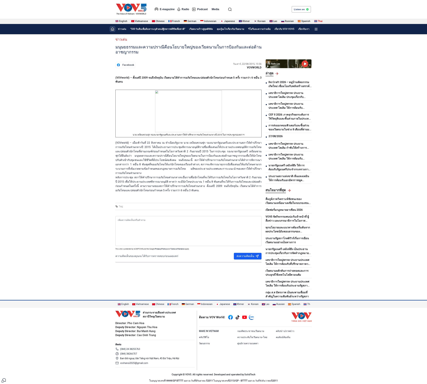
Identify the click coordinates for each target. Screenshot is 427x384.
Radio (185, 9)
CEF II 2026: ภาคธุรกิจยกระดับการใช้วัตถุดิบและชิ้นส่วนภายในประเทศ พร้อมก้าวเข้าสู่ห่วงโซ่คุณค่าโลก (289, 117)
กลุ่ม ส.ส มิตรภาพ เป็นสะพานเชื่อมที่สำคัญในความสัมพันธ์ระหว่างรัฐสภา (287, 294)
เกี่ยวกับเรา (303, 29)
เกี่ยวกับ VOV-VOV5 (284, 29)
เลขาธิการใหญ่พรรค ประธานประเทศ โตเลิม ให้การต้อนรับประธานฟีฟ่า (286, 157)
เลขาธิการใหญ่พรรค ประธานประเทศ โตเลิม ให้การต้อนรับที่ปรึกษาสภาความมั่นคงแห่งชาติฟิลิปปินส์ (289, 262)
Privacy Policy (161, 249)
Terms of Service (177, 249)
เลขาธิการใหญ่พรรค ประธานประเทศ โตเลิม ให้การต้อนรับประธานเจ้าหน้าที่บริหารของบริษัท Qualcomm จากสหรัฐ (289, 106)
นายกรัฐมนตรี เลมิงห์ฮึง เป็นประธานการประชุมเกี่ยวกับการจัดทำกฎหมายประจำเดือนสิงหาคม (287, 251)
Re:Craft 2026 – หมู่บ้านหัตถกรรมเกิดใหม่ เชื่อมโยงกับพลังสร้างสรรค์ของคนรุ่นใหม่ (289, 84)
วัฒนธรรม (204, 343)
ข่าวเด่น (122, 29)
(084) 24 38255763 (130, 349)
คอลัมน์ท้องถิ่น (283, 337)
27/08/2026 (276, 136)
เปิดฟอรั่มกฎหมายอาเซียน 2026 (284, 209)
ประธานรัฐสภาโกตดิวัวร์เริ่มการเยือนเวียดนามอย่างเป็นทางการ (287, 240)
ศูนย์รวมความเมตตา (247, 343)
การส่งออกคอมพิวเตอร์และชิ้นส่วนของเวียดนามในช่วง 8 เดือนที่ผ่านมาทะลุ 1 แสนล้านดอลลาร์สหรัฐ (290, 127)
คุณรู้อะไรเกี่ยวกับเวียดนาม (230, 29)
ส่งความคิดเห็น (245, 256)
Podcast (202, 9)
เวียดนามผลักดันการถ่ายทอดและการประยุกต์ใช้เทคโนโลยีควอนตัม (287, 272)
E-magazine (167, 9)
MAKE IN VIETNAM (209, 331)
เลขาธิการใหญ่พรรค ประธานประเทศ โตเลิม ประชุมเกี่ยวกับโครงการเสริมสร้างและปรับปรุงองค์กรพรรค (287, 95)
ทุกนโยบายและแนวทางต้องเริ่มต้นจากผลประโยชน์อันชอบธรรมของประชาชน (288, 230)
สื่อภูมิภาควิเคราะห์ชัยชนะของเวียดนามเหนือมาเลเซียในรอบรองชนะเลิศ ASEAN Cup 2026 (288, 201)
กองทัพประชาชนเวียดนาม (250, 331)
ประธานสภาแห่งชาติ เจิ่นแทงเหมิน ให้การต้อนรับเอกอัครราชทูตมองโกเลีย (289, 178)
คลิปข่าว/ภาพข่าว (285, 331)
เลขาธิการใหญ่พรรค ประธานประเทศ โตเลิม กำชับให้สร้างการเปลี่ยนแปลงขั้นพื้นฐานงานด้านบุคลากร (288, 146)
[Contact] (3, 380)
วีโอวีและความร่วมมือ (259, 29)
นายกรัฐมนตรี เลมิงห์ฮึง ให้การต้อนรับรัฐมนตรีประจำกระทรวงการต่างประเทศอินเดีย (289, 167)
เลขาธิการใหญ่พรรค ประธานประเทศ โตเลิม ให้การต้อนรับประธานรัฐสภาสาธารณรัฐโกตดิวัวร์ (287, 284)
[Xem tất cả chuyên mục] (316, 29)
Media (215, 9)
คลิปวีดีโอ (204, 337)
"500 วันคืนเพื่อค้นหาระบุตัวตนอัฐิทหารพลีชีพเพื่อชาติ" (157, 29)
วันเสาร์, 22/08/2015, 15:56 (247, 64)
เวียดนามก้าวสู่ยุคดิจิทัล (201, 29)
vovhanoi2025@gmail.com (134, 363)
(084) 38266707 (128, 353)
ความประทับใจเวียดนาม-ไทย (252, 337)
